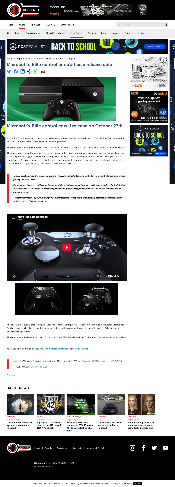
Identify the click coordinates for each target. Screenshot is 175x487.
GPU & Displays (74, 420)
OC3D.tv (50, 28)
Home (10, 28)
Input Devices (76, 37)
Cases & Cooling (33, 37)
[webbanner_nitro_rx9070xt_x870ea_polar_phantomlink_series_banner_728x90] (108, 10)
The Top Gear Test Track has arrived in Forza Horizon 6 (110, 428)
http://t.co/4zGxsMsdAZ (88, 364)
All (8, 37)
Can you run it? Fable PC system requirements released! (20, 428)
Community (67, 28)
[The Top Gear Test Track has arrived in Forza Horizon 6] (111, 408)
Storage (129, 37)
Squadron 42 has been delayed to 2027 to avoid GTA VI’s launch (49, 428)
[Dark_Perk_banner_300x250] (149, 109)
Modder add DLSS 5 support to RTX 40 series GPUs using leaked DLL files (80, 430)
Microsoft (48, 61)
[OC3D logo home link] (23, 11)
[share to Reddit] (43, 75)
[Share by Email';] (29, 75)
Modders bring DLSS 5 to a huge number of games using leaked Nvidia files (141, 428)
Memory (92, 37)
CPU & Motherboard (55, 37)
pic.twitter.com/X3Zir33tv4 (110, 364)
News (22, 28)
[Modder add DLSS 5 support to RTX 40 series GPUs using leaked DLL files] (81, 408)
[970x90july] (87, 49)
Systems (142, 37)
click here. (137, 483)
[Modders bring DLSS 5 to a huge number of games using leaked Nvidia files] (141, 408)
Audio (17, 37)
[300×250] (149, 143)
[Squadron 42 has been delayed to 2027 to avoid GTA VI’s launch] (51, 408)
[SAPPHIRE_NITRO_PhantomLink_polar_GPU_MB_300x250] (149, 75)
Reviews (35, 28)
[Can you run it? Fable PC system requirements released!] (20, 408)
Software (115, 37)
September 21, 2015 (38, 370)
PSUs (103, 37)
